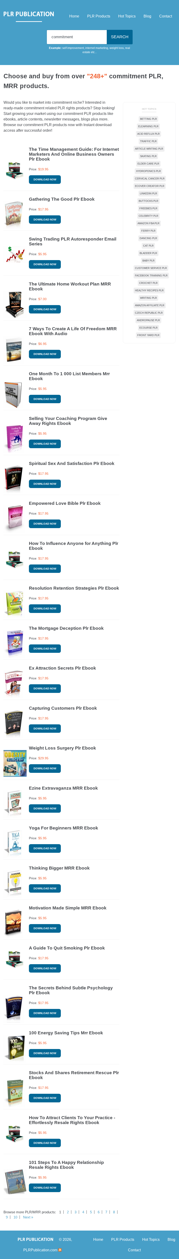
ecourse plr (148, 327)
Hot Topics (127, 16)
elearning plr (148, 126)
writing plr (148, 297)
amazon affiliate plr (149, 305)
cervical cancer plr (150, 178)
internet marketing (96, 48)
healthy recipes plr (149, 290)
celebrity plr (148, 215)
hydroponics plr (148, 171)
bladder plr (148, 253)
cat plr (148, 245)
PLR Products (98, 16)
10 (15, 1217)
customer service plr (151, 268)
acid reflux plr (148, 133)
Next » (28, 1217)
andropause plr (148, 320)
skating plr (148, 156)
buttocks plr (148, 201)
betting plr (148, 118)
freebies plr (148, 208)
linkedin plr (148, 193)
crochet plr (148, 283)
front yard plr (148, 335)
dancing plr (148, 238)
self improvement (73, 48)
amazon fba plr (148, 223)
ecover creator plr (149, 186)
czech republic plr (149, 312)
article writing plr (149, 148)
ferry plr (148, 230)
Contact (165, 16)
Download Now (45, 179)
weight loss (117, 48)
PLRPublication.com (40, 1250)
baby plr (148, 260)
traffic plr (148, 141)
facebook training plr (151, 275)
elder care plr (148, 163)
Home (74, 16)
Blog (147, 16)
